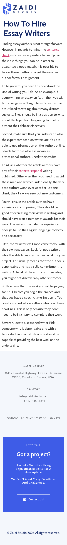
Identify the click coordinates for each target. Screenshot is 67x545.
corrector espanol (30, 171)
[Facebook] (26, 522)
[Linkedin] (40, 522)
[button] (61, 8)
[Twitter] (33, 522)
